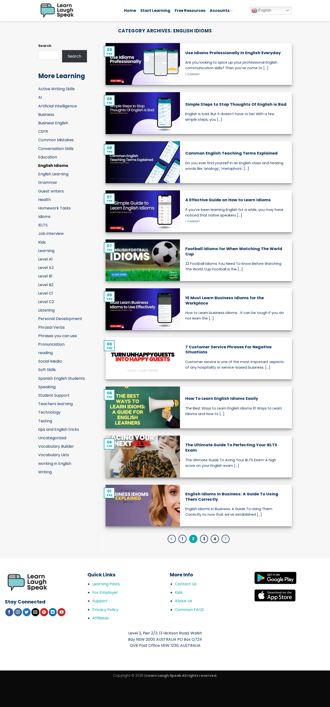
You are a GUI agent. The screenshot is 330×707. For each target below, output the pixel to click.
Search (44, 45)
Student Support (54, 395)
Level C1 (45, 293)
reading (45, 353)
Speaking (47, 387)
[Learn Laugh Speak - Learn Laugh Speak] (77, 10)
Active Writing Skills (56, 89)
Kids (42, 242)
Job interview (51, 233)
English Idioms (53, 165)
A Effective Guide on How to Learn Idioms (228, 200)
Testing (45, 421)
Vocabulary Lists (53, 455)
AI (40, 97)
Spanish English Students (61, 378)
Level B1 (45, 276)
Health (44, 199)
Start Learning (155, 10)
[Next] (226, 539)
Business (46, 114)
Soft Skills (47, 369)
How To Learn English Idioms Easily (221, 398)
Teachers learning (55, 404)
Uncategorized (52, 438)
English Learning (53, 174)
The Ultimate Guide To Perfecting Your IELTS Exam (231, 447)
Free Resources (190, 10)
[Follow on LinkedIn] (53, 612)
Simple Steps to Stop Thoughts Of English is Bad (236, 104)
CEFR (43, 131)
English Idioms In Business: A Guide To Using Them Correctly (231, 496)
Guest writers (51, 191)
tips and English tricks (58, 429)
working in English (54, 463)
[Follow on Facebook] (9, 612)
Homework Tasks (54, 208)
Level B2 (45, 285)
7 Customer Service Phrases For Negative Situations (228, 349)
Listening (46, 310)
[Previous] (172, 539)
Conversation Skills (56, 148)
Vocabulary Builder (56, 446)
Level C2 (46, 302)
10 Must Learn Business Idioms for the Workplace (224, 300)
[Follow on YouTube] (61, 612)
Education (47, 157)
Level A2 (46, 267)
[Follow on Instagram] (18, 612)
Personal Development (60, 318)
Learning (46, 250)
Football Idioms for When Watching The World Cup (233, 251)
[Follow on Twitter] (27, 612)
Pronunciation (51, 344)
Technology (49, 412)
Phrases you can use (57, 336)
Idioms (44, 216)
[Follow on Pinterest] (44, 612)
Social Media (50, 361)
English (264, 10)
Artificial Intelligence (57, 106)
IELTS (43, 225)
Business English (53, 123)
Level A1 (45, 259)
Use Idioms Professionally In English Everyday (233, 53)
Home (130, 10)
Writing (45, 472)
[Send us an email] (35, 612)
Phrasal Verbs (51, 327)
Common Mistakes (56, 140)
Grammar (47, 182)
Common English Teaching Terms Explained (231, 153)
